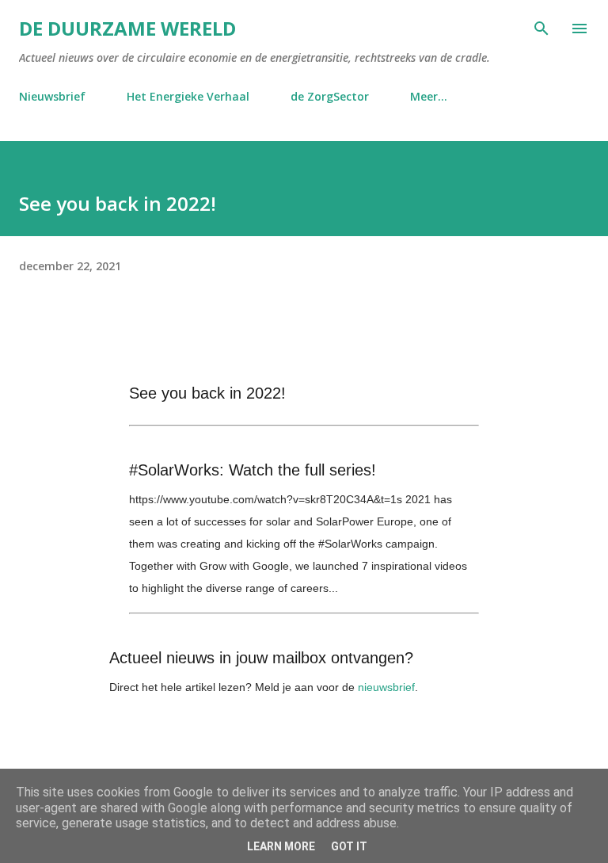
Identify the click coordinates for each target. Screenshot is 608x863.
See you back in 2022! (207, 393)
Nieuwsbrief (52, 96)
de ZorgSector (330, 96)
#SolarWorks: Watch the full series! (252, 470)
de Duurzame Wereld (127, 28)
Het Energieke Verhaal (188, 96)
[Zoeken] (541, 28)
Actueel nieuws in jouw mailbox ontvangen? (261, 657)
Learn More (281, 846)
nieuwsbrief (386, 687)
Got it (349, 846)
